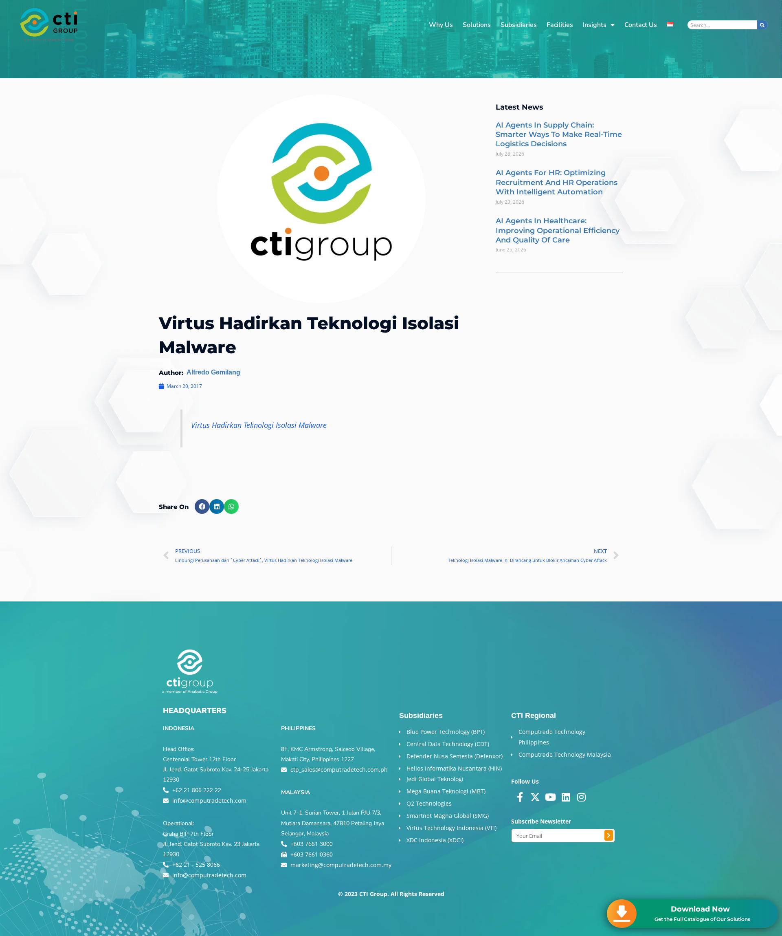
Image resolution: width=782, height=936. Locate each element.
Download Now (700, 909)
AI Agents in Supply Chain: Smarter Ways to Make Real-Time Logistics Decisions (559, 135)
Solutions (477, 24)
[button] (202, 506)
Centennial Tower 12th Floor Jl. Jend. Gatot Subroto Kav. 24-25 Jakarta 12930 (215, 769)
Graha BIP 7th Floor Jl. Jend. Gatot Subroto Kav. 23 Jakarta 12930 (211, 844)
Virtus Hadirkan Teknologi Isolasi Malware (259, 425)
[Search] (762, 24)
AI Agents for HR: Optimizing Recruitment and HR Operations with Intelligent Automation (556, 182)
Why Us (441, 24)
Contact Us (640, 24)
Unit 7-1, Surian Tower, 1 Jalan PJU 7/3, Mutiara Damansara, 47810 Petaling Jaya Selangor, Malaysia (332, 823)
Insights (594, 24)
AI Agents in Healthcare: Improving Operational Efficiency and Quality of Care (557, 230)
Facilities (560, 24)
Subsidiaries (519, 24)
